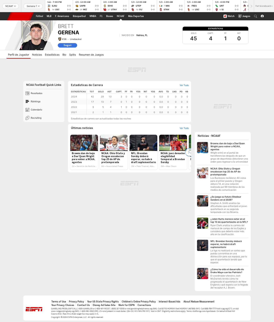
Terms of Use (58, 301)
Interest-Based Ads (169, 301)
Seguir (68, 45)
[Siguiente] (251, 6)
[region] (138, 102)
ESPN (20, 16)
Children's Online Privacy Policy (139, 301)
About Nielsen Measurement (199, 301)
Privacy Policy (76, 301)
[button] (255, 16)
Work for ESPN (126, 305)
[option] (84, 152)
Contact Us (83, 305)
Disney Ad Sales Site (104, 305)
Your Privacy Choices (62, 305)
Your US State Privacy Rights (103, 301)
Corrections (144, 305)
